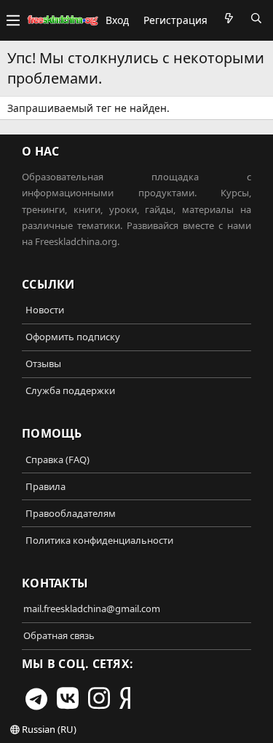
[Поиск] (256, 18)
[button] (13, 20)
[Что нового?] (228, 18)
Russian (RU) (48, 729)
